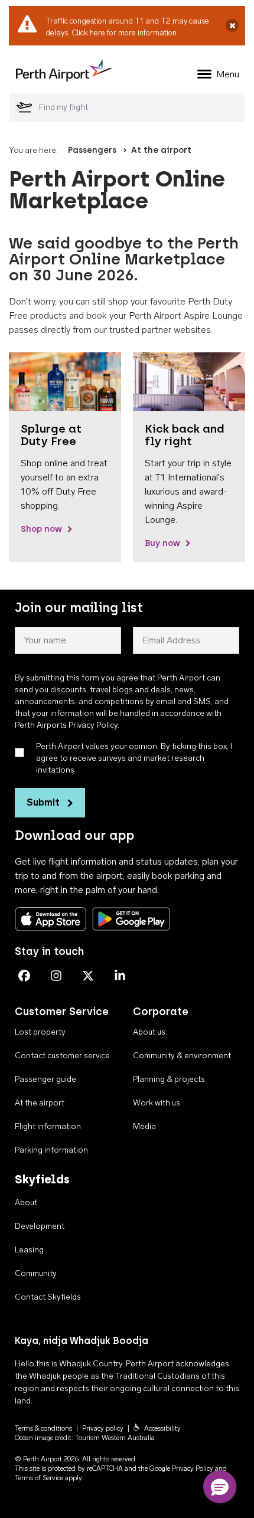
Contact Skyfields (48, 1297)
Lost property (40, 1032)
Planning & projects (169, 1079)
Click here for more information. (124, 33)
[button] (219, 1486)
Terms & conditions (43, 1428)
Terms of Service (39, 1478)
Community (36, 1273)
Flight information (48, 1126)
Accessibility (162, 1428)
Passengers (92, 150)
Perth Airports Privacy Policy (66, 725)
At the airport (161, 150)
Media (144, 1126)
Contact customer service (62, 1056)
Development (39, 1226)
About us (149, 1032)
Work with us (156, 1103)
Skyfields (42, 1179)
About (26, 1203)
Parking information (51, 1150)
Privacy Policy (192, 1468)
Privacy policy (102, 1428)
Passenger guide (45, 1079)
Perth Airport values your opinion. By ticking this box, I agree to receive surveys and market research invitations (134, 758)
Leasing (29, 1250)
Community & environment (182, 1056)
